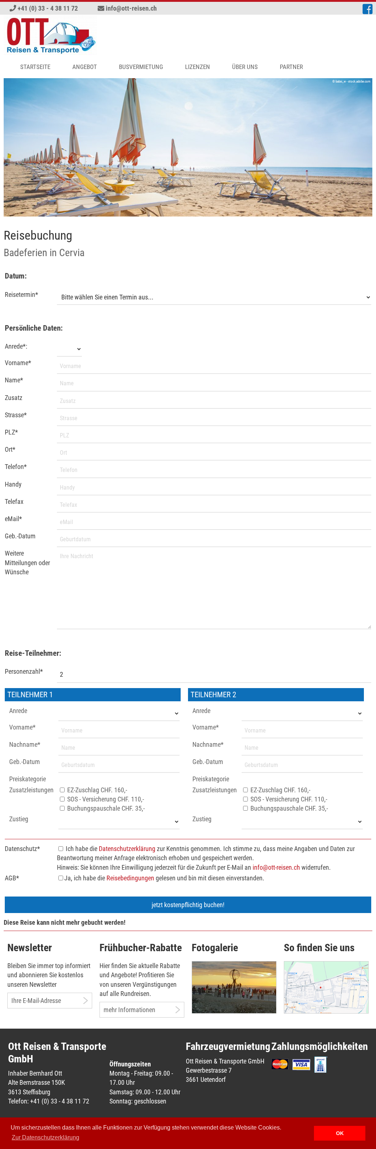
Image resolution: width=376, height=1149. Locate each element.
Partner (291, 66)
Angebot (84, 66)
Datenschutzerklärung (127, 848)
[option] (188, 147)
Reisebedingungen (130, 878)
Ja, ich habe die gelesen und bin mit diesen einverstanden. (164, 878)
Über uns (245, 66)
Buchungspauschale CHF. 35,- (105, 808)
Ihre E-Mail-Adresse (36, 1000)
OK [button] (340, 1133)
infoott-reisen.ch (131, 8)
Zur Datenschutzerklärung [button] (45, 1137)
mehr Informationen (129, 1010)
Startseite (35, 66)
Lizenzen (197, 66)
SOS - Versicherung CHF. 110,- (105, 799)
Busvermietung (141, 66)
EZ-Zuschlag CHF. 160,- (96, 790)
